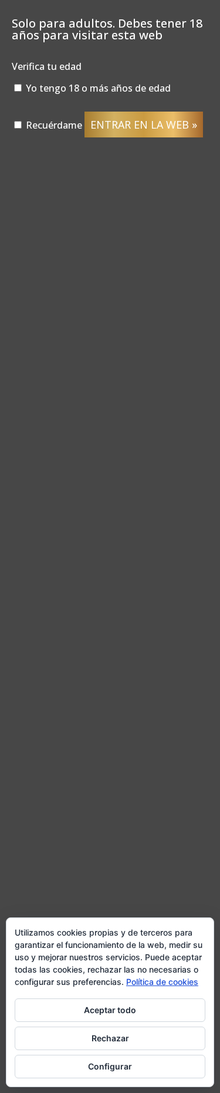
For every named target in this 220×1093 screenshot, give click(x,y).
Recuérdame (52, 125)
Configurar (110, 1066)
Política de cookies (162, 982)
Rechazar (110, 1038)
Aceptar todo (110, 1010)
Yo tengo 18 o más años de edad (97, 88)
